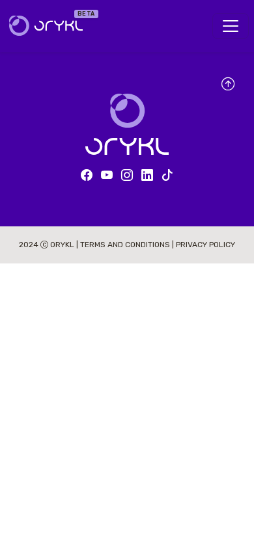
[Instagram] (127, 175)
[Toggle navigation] (230, 26)
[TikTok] (167, 175)
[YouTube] (107, 175)
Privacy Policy (205, 244)
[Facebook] (86, 175)
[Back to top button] (228, 85)
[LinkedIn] (147, 175)
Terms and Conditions (126, 244)
